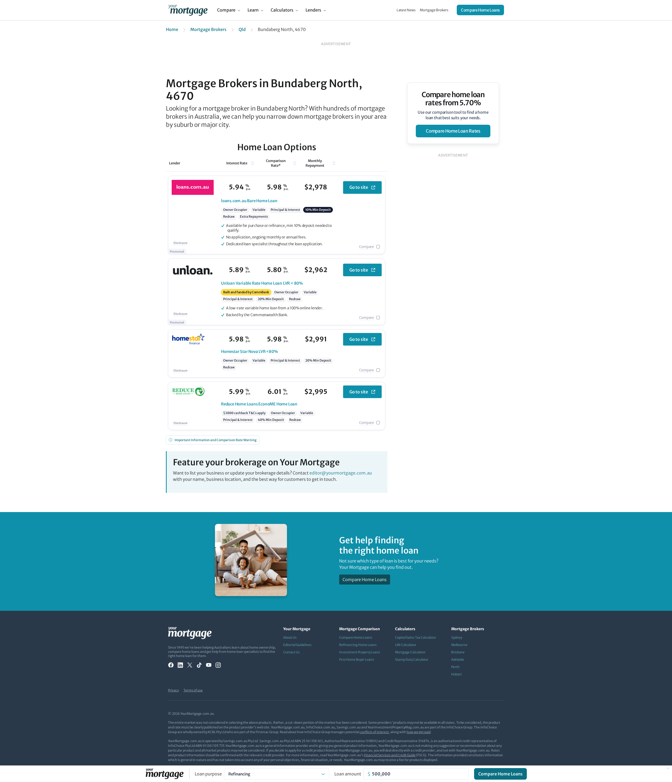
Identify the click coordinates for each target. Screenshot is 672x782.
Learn (253, 10)
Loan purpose (208, 773)
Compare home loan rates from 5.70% (453, 99)
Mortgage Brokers (434, 10)
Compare (226, 10)
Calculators (282, 10)
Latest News (406, 10)
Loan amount (347, 773)
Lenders (313, 10)
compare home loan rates (453, 131)
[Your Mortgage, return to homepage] (188, 10)
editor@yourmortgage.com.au (340, 473)
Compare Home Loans (480, 10)
